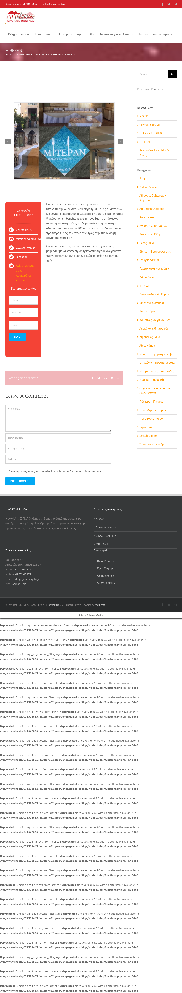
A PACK (143, 116)
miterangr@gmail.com (29, 239)
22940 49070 (24, 230)
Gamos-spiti (19, 584)
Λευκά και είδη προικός (153, 328)
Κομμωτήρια (147, 311)
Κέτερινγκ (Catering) (151, 303)
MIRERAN (145, 142)
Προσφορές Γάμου (151, 418)
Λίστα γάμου (147, 345)
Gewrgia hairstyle (149, 124)
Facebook (22, 257)
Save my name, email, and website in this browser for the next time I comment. (56, 471)
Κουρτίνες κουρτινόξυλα (154, 320)
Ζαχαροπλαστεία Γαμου (154, 294)
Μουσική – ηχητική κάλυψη (156, 354)
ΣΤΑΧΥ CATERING (150, 133)
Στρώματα (145, 427)
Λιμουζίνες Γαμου (150, 337)
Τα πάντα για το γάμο (152, 444)
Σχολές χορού (148, 435)
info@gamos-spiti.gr (54, 4)
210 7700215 (32, 4)
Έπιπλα (144, 286)
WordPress (100, 604)
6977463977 (23, 574)
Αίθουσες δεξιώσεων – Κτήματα (153, 198)
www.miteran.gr (25, 247)
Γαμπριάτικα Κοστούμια (154, 268)
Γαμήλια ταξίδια (149, 260)
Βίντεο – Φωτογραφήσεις (155, 251)
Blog (142, 178)
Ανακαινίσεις (147, 217)
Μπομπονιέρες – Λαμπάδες (156, 371)
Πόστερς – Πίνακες (151, 401)
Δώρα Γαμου (147, 277)
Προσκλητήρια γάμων (153, 410)
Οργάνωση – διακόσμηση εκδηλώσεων (155, 390)
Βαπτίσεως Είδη (149, 234)
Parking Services (149, 187)
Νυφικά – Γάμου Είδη (152, 379)
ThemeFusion (54, 604)
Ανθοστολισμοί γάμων (153, 226)
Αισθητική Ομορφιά (151, 209)
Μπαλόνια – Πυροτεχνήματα (157, 362)
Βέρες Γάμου (147, 243)
